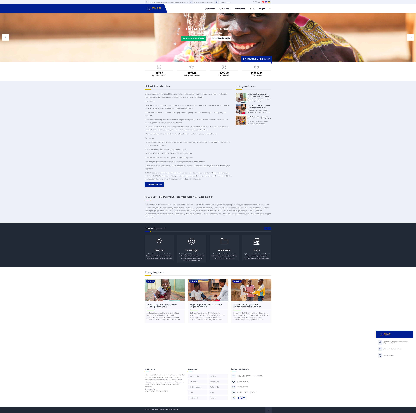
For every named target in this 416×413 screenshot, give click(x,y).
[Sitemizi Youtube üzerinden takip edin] (259, 2)
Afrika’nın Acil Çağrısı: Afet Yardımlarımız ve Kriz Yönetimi (259, 118)
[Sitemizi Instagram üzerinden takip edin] (256, 2)
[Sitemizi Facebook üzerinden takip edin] (253, 2)
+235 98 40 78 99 (225, 2)
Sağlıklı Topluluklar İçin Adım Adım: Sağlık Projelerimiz (259, 106)
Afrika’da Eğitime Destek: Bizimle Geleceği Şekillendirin (258, 95)
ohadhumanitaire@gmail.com (203, 2)
